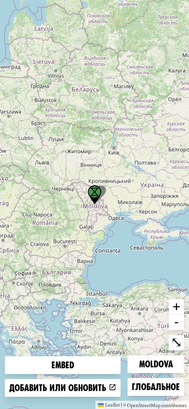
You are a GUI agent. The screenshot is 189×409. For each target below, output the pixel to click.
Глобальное (155, 386)
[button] (94, 194)
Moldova (156, 364)
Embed (62, 365)
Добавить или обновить (59, 388)
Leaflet (112, 404)
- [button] (176, 322)
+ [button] (176, 306)
